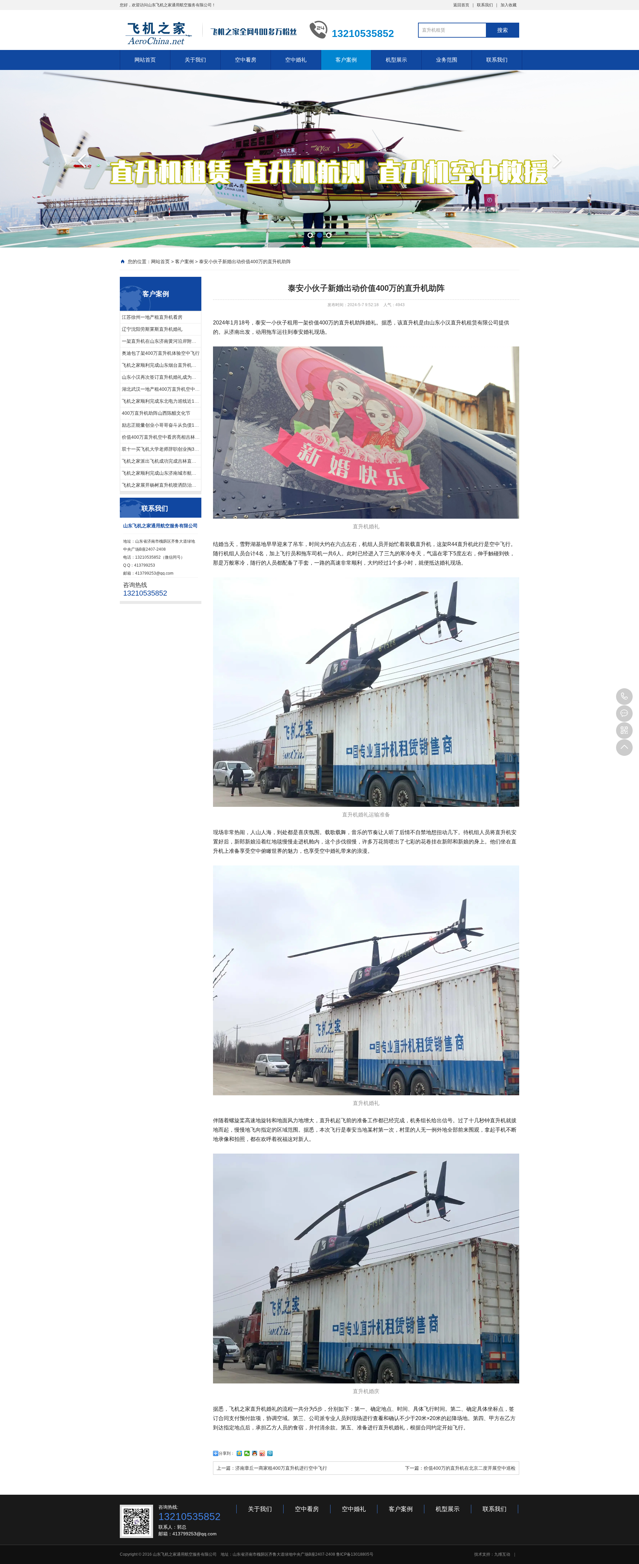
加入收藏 (509, 5)
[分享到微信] (247, 1453)
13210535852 (624, 696)
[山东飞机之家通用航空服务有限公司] (210, 32)
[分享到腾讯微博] (270, 1453)
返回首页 (461, 5)
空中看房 (245, 60)
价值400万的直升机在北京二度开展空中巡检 (470, 1468)
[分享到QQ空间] (239, 1453)
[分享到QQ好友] (255, 1453)
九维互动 (502, 1554)
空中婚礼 (296, 60)
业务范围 (446, 60)
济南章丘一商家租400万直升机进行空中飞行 (281, 1468)
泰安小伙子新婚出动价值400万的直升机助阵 (245, 261)
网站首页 (145, 60)
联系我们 (485, 5)
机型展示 (396, 60)
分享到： (227, 1453)
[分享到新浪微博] (262, 1453)
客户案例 (346, 60)
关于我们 (195, 60)
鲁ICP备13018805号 (354, 1554)
